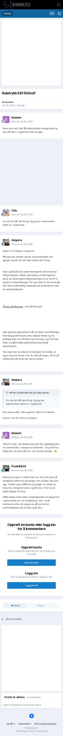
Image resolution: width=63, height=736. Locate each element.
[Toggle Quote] (7, 392)
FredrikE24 (18, 466)
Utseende (24, 723)
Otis (14, 210)
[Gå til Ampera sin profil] (6, 242)
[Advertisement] (31, 52)
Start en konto (31, 562)
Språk (10, 723)
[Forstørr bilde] (13, 306)
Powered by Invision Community (32, 731)
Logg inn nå (32, 585)
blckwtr (9, 102)
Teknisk (20, 105)
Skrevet (22, 121)
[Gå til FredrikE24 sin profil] (6, 468)
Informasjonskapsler (45, 723)
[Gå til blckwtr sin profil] (6, 119)
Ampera (16, 240)
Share (16, 605)
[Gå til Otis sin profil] (6, 212)
